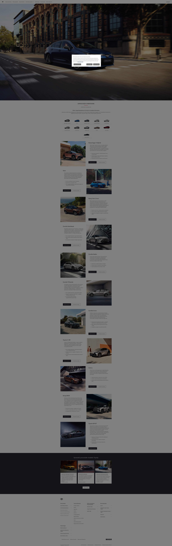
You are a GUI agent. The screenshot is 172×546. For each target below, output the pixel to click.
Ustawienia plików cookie (77, 64)
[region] (86, 61)
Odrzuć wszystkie (89, 64)
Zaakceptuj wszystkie (96, 64)
